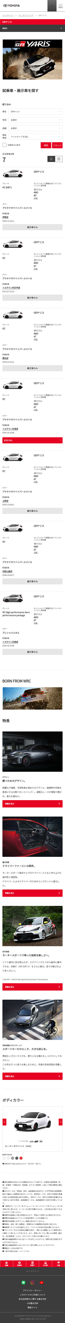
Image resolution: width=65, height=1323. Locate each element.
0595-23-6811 (8, 504)
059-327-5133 (8, 291)
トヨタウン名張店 (10, 428)
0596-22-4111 (8, 221)
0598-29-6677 (8, 575)
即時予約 (8, 440)
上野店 (5, 500)
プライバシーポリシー (32, 1290)
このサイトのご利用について (32, 1295)
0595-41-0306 (8, 432)
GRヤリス (7, 21)
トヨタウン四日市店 (11, 287)
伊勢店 (5, 217)
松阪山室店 (7, 571)
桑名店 (5, 358)
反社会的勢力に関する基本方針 (32, 1299)
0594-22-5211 (8, 362)
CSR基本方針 (32, 1303)
